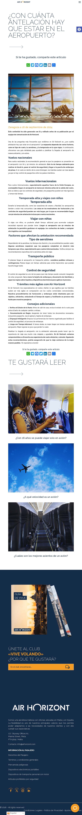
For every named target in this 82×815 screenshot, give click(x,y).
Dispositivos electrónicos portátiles (23, 769)
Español (13, 813)
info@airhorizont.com (26, 744)
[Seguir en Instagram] (22, 790)
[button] (79, 29)
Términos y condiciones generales (23, 760)
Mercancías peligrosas (18, 765)
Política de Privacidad (53, 810)
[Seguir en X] (16, 790)
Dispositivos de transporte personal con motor (28, 774)
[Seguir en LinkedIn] (28, 790)
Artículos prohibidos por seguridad (23, 779)
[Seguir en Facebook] (10, 790)
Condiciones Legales (33, 810)
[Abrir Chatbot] (75, 808)
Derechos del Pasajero (18, 755)
